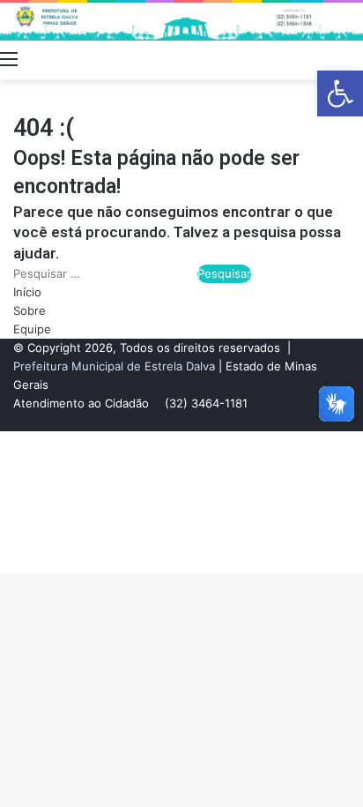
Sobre (29, 310)
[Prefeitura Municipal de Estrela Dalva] (181, 22)
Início (27, 292)
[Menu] (9, 58)
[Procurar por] (354, 58)
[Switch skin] (323, 58)
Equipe (32, 329)
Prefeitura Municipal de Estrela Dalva (114, 366)
